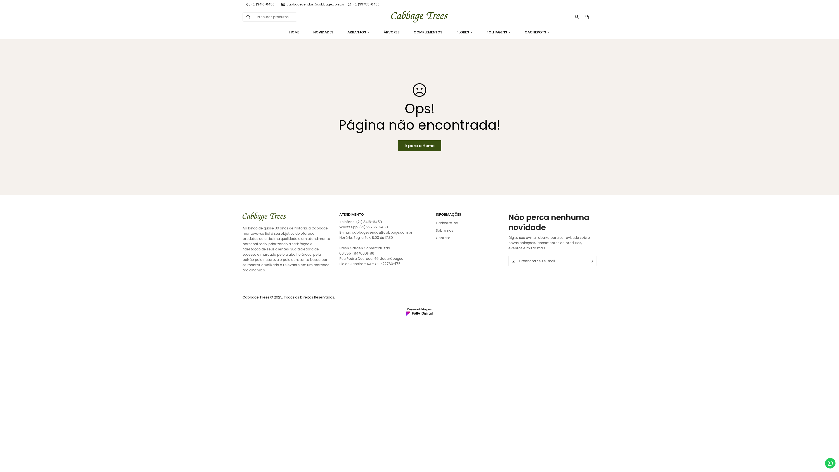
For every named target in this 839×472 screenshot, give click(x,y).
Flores (462, 32)
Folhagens (497, 32)
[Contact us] (830, 463)
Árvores (392, 32)
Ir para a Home (420, 145)
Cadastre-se (447, 223)
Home (294, 32)
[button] (587, 17)
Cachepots (535, 32)
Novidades (323, 32)
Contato (443, 237)
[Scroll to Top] (830, 448)
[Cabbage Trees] (419, 17)
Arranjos (356, 32)
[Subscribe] (591, 261)
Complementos (428, 32)
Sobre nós (444, 230)
